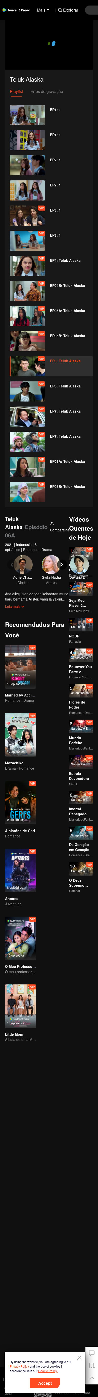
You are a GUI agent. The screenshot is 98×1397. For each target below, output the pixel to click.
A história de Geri (20, 830)
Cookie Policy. (48, 1371)
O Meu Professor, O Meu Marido (32, 966)
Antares (11, 898)
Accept (45, 1383)
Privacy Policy (19, 1366)
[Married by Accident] (20, 667)
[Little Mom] (20, 1006)
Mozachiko (14, 762)
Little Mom (14, 1034)
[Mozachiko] (20, 735)
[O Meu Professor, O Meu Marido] (20, 938)
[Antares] (20, 870)
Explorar (70, 10)
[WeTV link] (16, 10)
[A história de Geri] (20, 802)
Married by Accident (22, 694)
